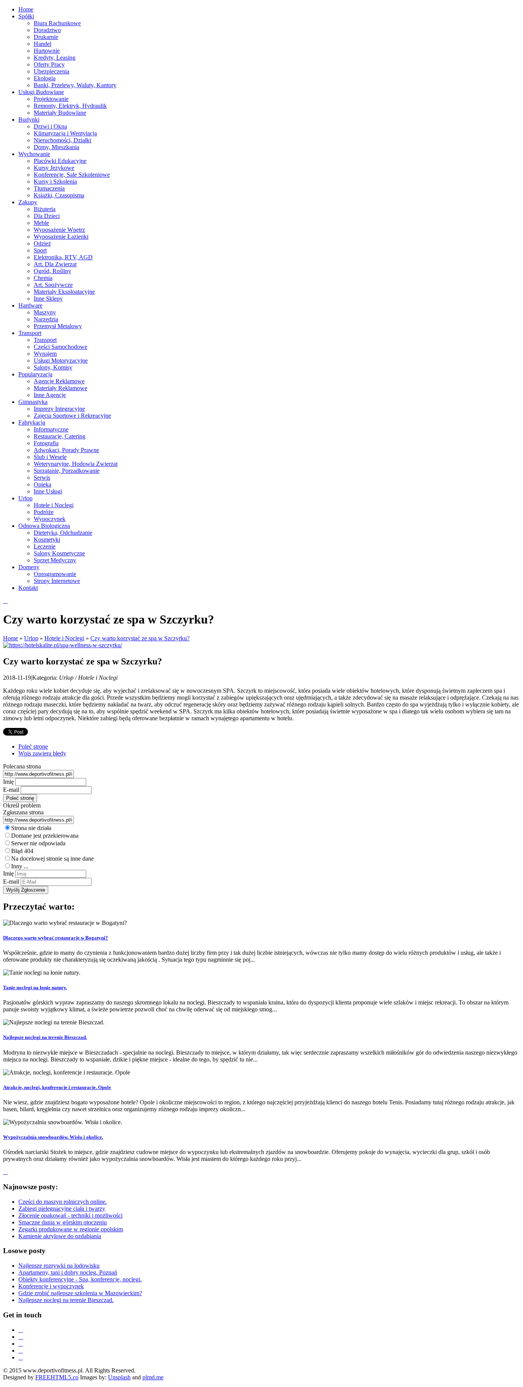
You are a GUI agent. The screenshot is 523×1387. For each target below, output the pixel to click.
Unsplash (119, 1377)
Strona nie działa (31, 828)
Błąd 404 (22, 851)
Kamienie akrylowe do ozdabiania (59, 1236)
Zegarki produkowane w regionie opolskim (70, 1229)
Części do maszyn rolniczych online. (62, 1201)
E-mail (11, 789)
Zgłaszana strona (23, 812)
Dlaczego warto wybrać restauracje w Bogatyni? (55, 938)
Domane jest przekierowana (44, 835)
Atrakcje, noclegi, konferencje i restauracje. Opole (57, 1087)
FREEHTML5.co (56, 1377)
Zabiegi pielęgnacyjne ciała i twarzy (61, 1208)
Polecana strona (22, 766)
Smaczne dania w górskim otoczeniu (62, 1222)
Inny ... (19, 866)
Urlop (31, 638)
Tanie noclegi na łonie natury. (35, 987)
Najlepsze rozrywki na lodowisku (59, 1265)
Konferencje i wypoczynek (51, 1286)
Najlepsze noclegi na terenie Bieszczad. (45, 1037)
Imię (8, 781)
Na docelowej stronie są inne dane (52, 858)
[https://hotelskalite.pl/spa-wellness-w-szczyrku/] (62, 645)
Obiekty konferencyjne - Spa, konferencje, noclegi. (80, 1279)
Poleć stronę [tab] (33, 746)
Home (10, 638)
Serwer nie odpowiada (38, 843)
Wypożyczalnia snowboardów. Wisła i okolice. (53, 1137)
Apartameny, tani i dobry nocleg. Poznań (67, 1272)
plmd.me (152, 1377)
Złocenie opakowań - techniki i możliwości (70, 1215)
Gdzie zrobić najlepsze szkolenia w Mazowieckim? (80, 1293)
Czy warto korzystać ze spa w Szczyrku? (140, 638)
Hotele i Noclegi (64, 638)
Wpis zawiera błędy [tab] (42, 753)
